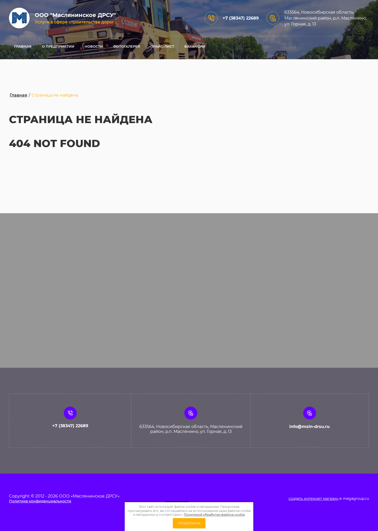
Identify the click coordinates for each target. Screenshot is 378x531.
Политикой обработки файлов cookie (214, 515)
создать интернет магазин (313, 498)
